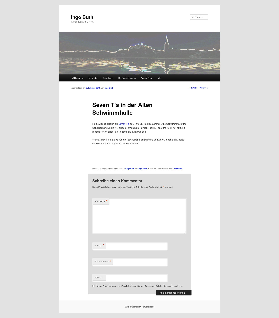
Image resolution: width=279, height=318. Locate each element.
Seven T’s (124, 123)
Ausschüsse (146, 77)
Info (159, 77)
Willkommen (77, 77)
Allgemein (129, 168)
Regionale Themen (127, 77)
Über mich (93, 77)
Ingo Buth (82, 16)
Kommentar (101, 201)
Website (98, 277)
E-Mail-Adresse (103, 261)
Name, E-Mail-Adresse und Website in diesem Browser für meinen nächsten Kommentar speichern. (140, 286)
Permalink (177, 168)
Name (99, 245)
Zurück (192, 87)
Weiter (204, 87)
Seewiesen (108, 77)
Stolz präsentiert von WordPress (140, 306)
